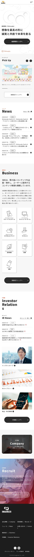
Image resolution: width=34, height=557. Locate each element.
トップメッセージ (7, 365)
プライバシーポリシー (10, 551)
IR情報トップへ (17, 420)
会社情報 (8, 522)
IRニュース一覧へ (25, 318)
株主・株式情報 (7, 411)
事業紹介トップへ (17, 41)
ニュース (7, 526)
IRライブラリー (7, 388)
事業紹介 (8, 533)
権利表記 (27, 551)
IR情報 (11, 537)
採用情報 (23, 522)
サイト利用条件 (20, 551)
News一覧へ (26, 111)
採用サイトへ (17, 495)
